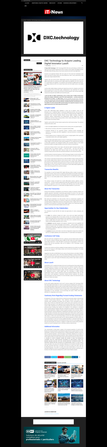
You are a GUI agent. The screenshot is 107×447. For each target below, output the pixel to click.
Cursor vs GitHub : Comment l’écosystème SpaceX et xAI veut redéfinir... (35, 127)
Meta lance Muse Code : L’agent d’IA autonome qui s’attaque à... (36, 177)
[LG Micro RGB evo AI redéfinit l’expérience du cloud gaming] (26, 217)
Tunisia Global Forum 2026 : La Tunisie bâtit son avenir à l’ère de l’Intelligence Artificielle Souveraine (77, 403)
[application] (33, 239)
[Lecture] (25, 242)
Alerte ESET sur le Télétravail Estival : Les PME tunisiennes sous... (35, 194)
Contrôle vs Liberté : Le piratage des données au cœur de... (35, 121)
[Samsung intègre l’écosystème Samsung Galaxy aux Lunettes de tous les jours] (26, 206)
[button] (82, 3)
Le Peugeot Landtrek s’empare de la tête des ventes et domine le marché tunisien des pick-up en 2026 (64, 403)
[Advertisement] (53, 421)
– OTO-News (59, 3)
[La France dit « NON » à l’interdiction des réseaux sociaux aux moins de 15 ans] (26, 150)
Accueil (25, 20)
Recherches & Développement (69, 3)
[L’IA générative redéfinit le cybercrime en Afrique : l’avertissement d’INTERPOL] (26, 189)
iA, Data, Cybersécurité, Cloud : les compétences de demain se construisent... (36, 160)
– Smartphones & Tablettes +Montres (39, 3)
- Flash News (29, 20)
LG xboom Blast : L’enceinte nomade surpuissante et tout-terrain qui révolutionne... (35, 166)
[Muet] (38, 242)
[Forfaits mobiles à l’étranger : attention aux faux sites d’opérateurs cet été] (26, 155)
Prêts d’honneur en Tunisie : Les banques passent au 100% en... (35, 104)
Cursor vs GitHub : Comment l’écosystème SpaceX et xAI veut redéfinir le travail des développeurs (77, 389)
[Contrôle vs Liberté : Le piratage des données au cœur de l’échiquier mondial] (64, 383)
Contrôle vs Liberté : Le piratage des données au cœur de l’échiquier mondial (64, 389)
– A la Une (27, 3)
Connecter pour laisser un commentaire (51, 413)
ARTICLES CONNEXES (50, 362)
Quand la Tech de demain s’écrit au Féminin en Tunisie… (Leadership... (35, 133)
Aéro (26, 5)
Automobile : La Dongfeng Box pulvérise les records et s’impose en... (35, 116)
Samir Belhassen (48, 65)
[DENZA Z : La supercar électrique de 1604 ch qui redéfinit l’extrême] (26, 211)
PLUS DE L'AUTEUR (61, 362)
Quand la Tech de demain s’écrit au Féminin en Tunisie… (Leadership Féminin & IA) (50, 403)
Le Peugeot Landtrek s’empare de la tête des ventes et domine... (35, 138)
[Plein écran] (40, 242)
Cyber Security (52, 3)
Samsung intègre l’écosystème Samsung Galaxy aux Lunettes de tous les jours (35, 205)
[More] (79, 357)
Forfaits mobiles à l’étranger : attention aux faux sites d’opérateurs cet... (35, 155)
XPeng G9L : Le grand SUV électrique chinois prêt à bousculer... (35, 183)
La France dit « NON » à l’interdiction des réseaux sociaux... (35, 149)
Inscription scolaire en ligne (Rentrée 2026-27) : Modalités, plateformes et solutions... (35, 110)
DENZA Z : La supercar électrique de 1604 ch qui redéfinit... (34, 211)
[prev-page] (45, 407)
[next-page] (47, 407)
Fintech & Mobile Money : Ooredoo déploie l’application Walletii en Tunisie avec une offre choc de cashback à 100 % (32, 88)
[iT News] (53, 11)
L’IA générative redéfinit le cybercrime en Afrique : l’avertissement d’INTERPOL (35, 188)
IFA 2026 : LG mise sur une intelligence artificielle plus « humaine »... (35, 172)
